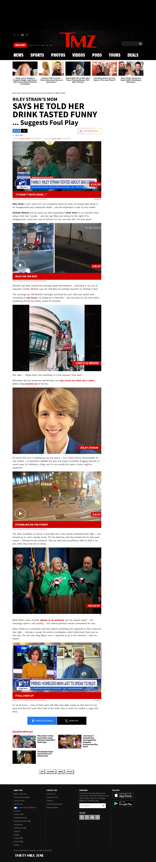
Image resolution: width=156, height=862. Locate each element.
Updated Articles (20, 818)
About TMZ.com (20, 794)
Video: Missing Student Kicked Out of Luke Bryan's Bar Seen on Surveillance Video (30, 529)
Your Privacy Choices (27, 808)
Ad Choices (18, 804)
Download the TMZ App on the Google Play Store (123, 803)
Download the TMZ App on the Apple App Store (123, 795)
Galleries (17, 831)
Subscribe (103, 805)
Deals (132, 55)
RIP (41, 771)
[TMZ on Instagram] (27, 34)
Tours (114, 55)
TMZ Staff (19, 135)
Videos (78, 55)
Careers (50, 801)
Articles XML (19, 814)
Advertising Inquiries (55, 804)
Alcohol (50, 771)
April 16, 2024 (25, 138)
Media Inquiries (52, 808)
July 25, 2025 (56, 138)
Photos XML (18, 842)
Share (44, 720)
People (16, 835)
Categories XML (20, 828)
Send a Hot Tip (52, 797)
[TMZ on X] (18, 34)
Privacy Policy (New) (22, 797)
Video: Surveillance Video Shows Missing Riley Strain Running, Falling (30, 281)
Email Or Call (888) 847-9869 (41, 45)
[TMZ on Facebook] (15, 34)
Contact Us (51, 794)
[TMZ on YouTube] (92, 817)
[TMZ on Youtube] (22, 35)
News (18, 55)
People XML (18, 838)
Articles (17, 811)
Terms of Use (19, 801)
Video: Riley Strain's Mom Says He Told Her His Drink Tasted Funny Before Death (30, 199)
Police (69, 771)
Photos (58, 55)
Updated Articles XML (22, 821)
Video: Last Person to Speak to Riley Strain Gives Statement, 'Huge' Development (30, 700)
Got (20, 45)
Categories (18, 825)
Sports (37, 55)
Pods (97, 55)
